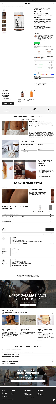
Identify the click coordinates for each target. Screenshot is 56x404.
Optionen (35, 59)
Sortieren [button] (3, 233)
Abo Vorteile (38, 70)
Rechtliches (40, 390)
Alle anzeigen (51, 313)
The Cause (22, 119)
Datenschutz (39, 394)
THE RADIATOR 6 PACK (30, 99)
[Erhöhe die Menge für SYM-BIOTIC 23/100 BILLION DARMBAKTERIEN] (37, 73)
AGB (38, 393)
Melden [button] (24, 243)
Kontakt (25, 393)
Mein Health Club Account (29, 397)
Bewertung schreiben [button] (49, 229)
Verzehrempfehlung (37, 78)
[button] (44, 17)
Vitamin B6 (40, 149)
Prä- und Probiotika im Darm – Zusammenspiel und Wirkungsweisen (27, 329)
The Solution (28, 119)
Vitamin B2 (23, 149)
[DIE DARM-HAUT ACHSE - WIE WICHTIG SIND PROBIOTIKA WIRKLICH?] (10, 320)
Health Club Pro (37, 64)
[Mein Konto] (50, 3)
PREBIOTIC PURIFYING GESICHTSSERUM (21, 100)
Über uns (13, 390)
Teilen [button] (26, 243)
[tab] (47, 234)
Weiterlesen (4, 337)
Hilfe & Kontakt (27, 390)
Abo (37, 67)
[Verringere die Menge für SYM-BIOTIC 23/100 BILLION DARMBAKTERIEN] (35, 73)
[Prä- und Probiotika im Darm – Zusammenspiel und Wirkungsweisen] (28, 320)
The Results (33, 119)
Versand (42, 46)
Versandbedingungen (28, 394)
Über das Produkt (37, 76)
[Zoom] (30, 10)
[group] (6, 228)
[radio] (35, 62)
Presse (12, 393)
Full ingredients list (24, 151)
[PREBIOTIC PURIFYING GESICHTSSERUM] (22, 93)
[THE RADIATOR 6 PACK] (31, 93)
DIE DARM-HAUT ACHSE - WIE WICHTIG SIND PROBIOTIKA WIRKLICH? (9, 329)
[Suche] (52, 3)
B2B (11, 394)
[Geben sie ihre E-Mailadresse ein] (45, 381)
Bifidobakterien (41, 144)
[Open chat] (54, 400)
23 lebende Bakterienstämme (27, 144)
